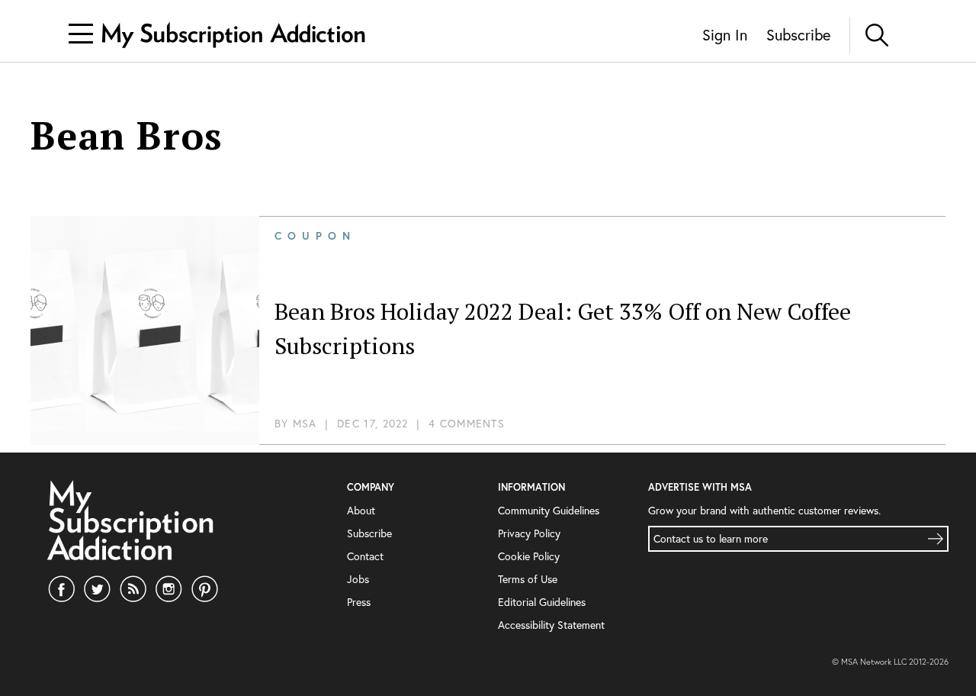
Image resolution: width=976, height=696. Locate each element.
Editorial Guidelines (542, 601)
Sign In (724, 34)
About (361, 510)
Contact (365, 556)
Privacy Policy (529, 533)
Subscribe (798, 34)
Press (359, 601)
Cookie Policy (529, 556)
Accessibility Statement (551, 624)
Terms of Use (527, 579)
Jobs (358, 579)
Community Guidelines (548, 510)
